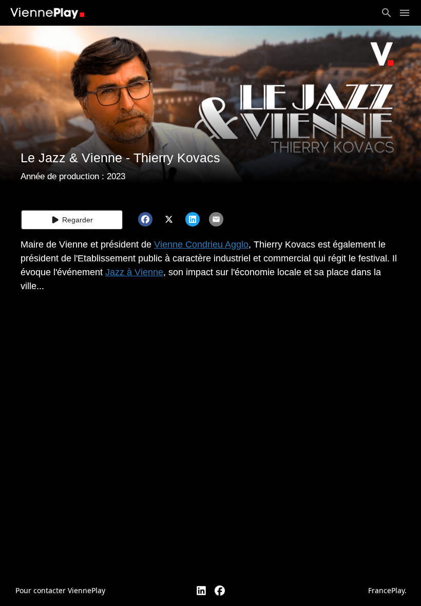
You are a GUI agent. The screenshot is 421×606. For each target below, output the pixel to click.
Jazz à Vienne (134, 272)
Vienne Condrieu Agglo (201, 244)
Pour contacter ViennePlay (60, 590)
